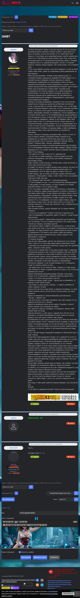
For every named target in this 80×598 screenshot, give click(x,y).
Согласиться (68, 593)
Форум (4, 26)
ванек (13, 418)
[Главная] (11, 3)
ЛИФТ (42, 26)
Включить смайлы (28, 552)
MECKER (24, 22)
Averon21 (14, 448)
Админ (18, 22)
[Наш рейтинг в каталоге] (15, 587)
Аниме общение (12, 26)
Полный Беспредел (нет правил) (28, 26)
